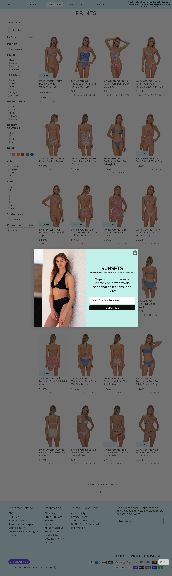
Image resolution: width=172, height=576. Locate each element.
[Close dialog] (135, 252)
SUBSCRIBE (112, 307)
